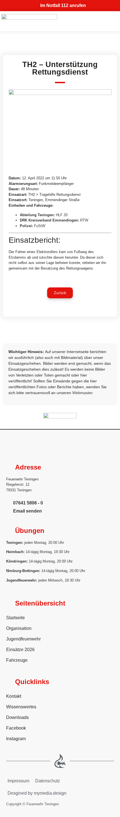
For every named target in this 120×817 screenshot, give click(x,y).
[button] (60, 292)
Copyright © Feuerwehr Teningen (32, 804)
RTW (84, 220)
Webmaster (82, 392)
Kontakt (13, 696)
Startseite (15, 617)
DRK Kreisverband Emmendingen (49, 220)
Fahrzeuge (17, 660)
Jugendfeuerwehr (23, 639)
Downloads (17, 717)
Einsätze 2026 (20, 649)
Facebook (16, 728)
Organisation (19, 628)
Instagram (16, 738)
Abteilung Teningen (37, 215)
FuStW (39, 226)
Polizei (26, 226)
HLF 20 (62, 215)
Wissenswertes (21, 706)
